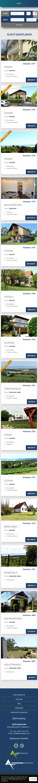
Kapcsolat (19, 699)
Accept (33, 779)
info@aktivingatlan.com (21, 733)
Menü (19, 3)
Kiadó (5, 20)
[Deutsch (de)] (35, 17)
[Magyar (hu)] (35, 13)
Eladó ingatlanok (19, 695)
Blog (19, 704)
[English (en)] (35, 15)
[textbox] (18, 13)
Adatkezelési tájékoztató (19, 712)
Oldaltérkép (19, 708)
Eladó (5, 13)
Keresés (19, 25)
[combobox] (17, 13)
